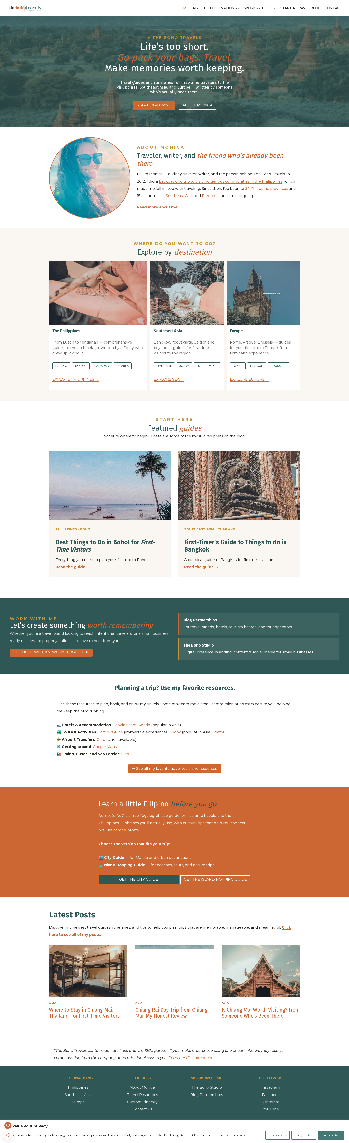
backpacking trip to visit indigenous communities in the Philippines (220, 181)
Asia (52, 1002)
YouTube (271, 1109)
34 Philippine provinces (266, 188)
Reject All (304, 1135)
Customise (276, 1135)
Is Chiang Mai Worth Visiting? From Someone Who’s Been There (261, 1013)
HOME (183, 8)
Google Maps (105, 747)
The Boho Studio (206, 1087)
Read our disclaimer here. (191, 1058)
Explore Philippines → (75, 379)
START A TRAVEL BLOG (300, 8)
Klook (176, 732)
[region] (174, 1131)
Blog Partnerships (206, 1095)
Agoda (144, 725)
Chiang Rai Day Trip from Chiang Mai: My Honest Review (171, 1013)
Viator (218, 732)
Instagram (271, 1087)
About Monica (142, 1087)
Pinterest (271, 1102)
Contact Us (142, 1109)
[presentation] (88, 971)
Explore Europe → (249, 379)
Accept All (331, 1135)
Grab (101, 739)
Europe (208, 196)
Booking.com (125, 725)
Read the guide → (201, 567)
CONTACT (333, 8)
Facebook (271, 1095)
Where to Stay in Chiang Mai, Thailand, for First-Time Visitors (84, 1013)
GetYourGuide (110, 732)
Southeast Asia (179, 196)
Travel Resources (142, 1095)
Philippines (78, 1087)
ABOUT (199, 8)
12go (125, 754)
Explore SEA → (169, 379)
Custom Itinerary (142, 1102)
